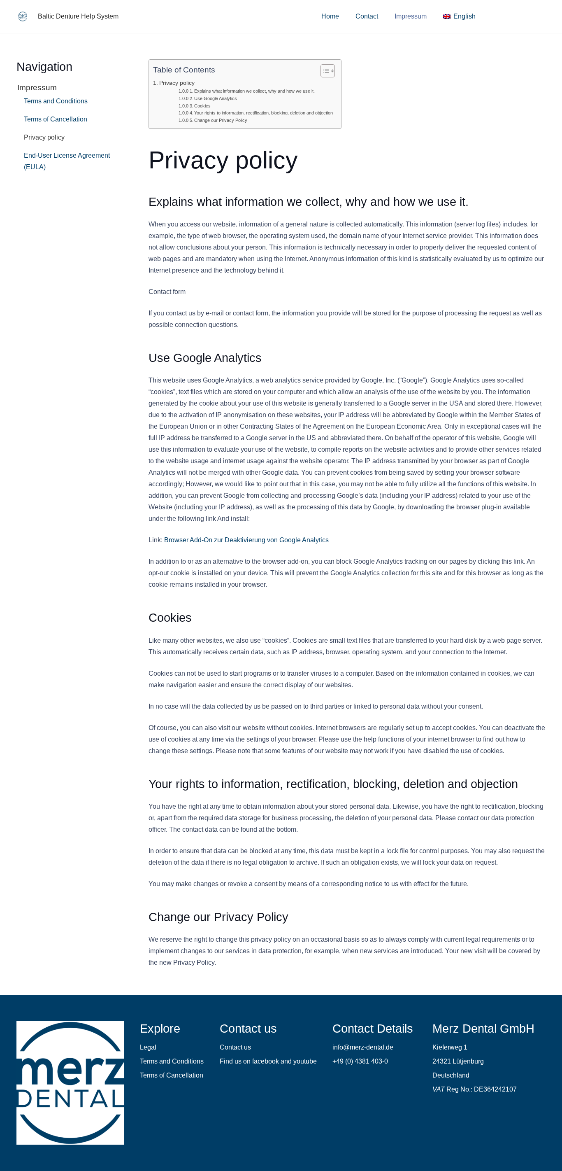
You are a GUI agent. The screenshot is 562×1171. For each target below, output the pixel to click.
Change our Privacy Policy (220, 120)
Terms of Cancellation (55, 119)
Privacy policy (177, 82)
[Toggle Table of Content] (323, 71)
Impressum (37, 87)
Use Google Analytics (215, 98)
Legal (148, 1047)
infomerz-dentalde (362, 1047)
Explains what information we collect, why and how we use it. (254, 91)
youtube (305, 1061)
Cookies (202, 105)
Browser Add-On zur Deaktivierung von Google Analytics (246, 540)
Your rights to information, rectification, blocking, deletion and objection (263, 112)
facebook (265, 1061)
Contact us (235, 1047)
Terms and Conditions (56, 101)
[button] (481, 16)
